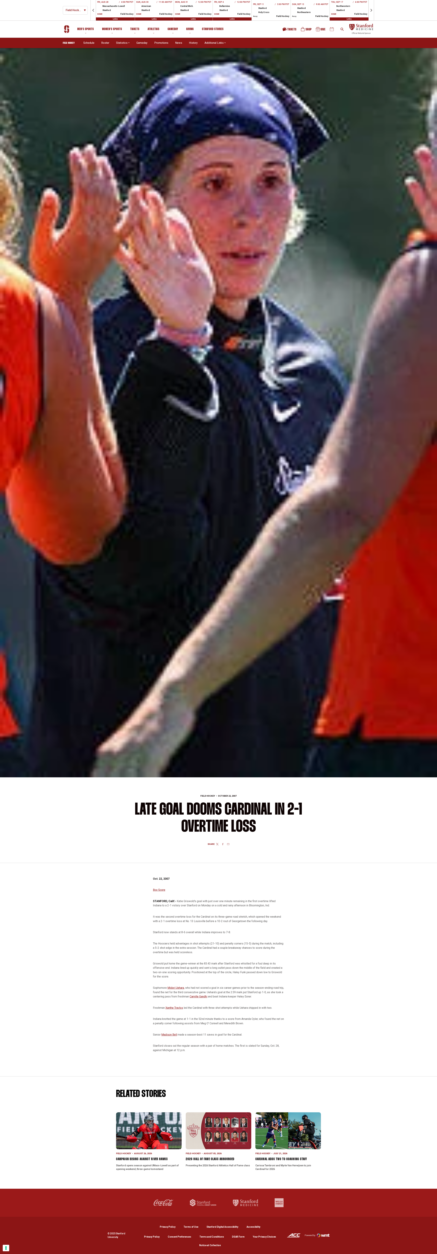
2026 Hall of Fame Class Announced (210, 1159)
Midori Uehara (175, 987)
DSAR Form (238, 1236)
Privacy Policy (170, 1226)
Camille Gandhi (198, 996)
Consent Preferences (179, 1236)
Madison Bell (169, 1034)
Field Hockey (207, 796)
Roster (105, 42)
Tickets (134, 29)
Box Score (159, 889)
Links (115, 19)
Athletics (153, 29)
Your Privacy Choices (264, 1236)
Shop (306, 30)
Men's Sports (85, 29)
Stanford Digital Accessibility (225, 1226)
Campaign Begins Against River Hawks (142, 1159)
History (193, 42)
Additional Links (214, 42)
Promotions (161, 42)
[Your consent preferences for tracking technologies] (6, 1248)
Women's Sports (112, 29)
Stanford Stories (213, 30)
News (178, 42)
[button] (93, 10)
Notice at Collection (210, 1245)
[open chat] (432, 1249)
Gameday (173, 29)
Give (321, 30)
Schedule (88, 42)
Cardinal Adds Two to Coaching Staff (281, 1159)
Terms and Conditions (211, 1236)
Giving (190, 29)
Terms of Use (191, 1226)
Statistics (122, 42)
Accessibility (253, 1226)
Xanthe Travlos (174, 1007)
